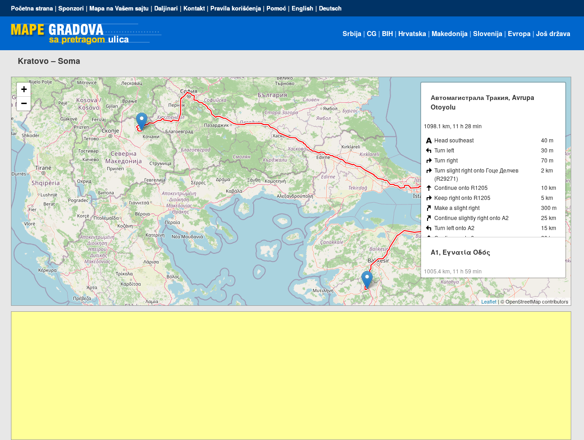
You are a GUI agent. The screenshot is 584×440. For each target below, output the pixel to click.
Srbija (352, 33)
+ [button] (24, 89)
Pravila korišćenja (235, 8)
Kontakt (194, 8)
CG (371, 33)
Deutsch (330, 8)
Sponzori (71, 8)
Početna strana (32, 8)
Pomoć (276, 8)
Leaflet (488, 301)
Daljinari (166, 8)
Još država (553, 33)
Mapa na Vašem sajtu (119, 8)
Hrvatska (412, 33)
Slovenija (487, 33)
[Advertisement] (285, 376)
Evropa (519, 33)
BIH (387, 33)
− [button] (24, 103)
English (302, 8)
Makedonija (450, 33)
